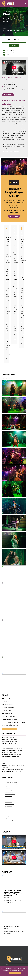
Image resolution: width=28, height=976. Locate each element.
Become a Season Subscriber (11, 52)
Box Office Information (9, 54)
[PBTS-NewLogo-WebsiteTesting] (8, 2)
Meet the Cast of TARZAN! (11, 927)
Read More (6, 905)
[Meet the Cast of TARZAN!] (14, 917)
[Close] (25, 969)
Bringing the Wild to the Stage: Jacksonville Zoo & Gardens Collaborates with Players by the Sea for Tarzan (13, 893)
